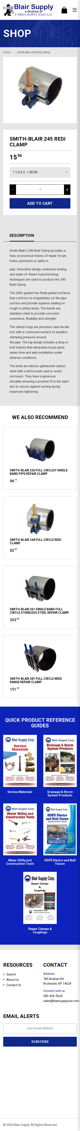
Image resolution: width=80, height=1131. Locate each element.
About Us (12, 979)
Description (22, 235)
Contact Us (13, 985)
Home (7, 52)
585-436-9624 (53, 996)
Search (11, 974)
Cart (64, 10)
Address (49, 973)
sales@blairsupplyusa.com (61, 1001)
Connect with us (54, 991)
